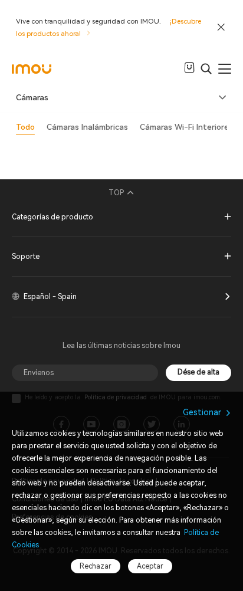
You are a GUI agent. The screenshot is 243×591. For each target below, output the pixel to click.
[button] (121, 98)
